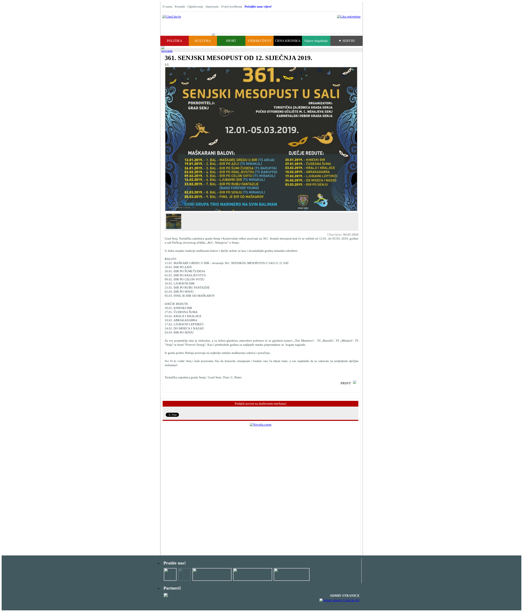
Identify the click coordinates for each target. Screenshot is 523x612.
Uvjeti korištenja (231, 6)
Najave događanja (316, 40)
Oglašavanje (195, 6)
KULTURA (203, 40)
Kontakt (180, 6)
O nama (167, 6)
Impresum (212, 6)
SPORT (231, 40)
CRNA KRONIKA (288, 40)
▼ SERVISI (346, 40)
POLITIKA (174, 40)
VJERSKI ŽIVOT (259, 40)
